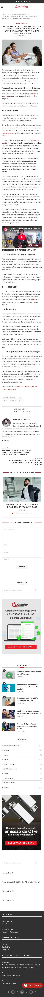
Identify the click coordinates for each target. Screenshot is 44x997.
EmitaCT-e (5, 950)
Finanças (23, 759)
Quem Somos (7, 921)
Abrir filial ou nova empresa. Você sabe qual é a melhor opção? (28, 687)
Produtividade (23, 778)
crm (19, 397)
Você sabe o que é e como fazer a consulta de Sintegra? (29, 712)
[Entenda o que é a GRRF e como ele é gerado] (8, 701)
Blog (3, 927)
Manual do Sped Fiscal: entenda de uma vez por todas (27, 726)
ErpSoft (4, 944)
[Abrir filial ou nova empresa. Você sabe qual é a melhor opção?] (8, 688)
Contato (5, 924)
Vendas (23, 787)
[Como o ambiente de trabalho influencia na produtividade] (22, 489)
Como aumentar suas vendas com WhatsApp (29, 673)
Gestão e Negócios (23, 769)
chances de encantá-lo (12, 133)
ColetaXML (6, 947)
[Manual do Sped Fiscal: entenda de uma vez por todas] (8, 727)
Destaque (23, 750)
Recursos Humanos (23, 783)
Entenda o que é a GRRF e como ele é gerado (27, 699)
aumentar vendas (9, 397)
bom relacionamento (32, 299)
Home (4, 14)
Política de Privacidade (10, 932)
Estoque (23, 755)
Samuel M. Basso (26, 33)
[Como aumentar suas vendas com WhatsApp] (8, 675)
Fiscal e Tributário (23, 764)
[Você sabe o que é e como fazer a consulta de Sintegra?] (8, 714)
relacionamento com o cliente (14, 400)
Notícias (23, 773)
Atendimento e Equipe (18, 14)
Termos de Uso (7, 929)
